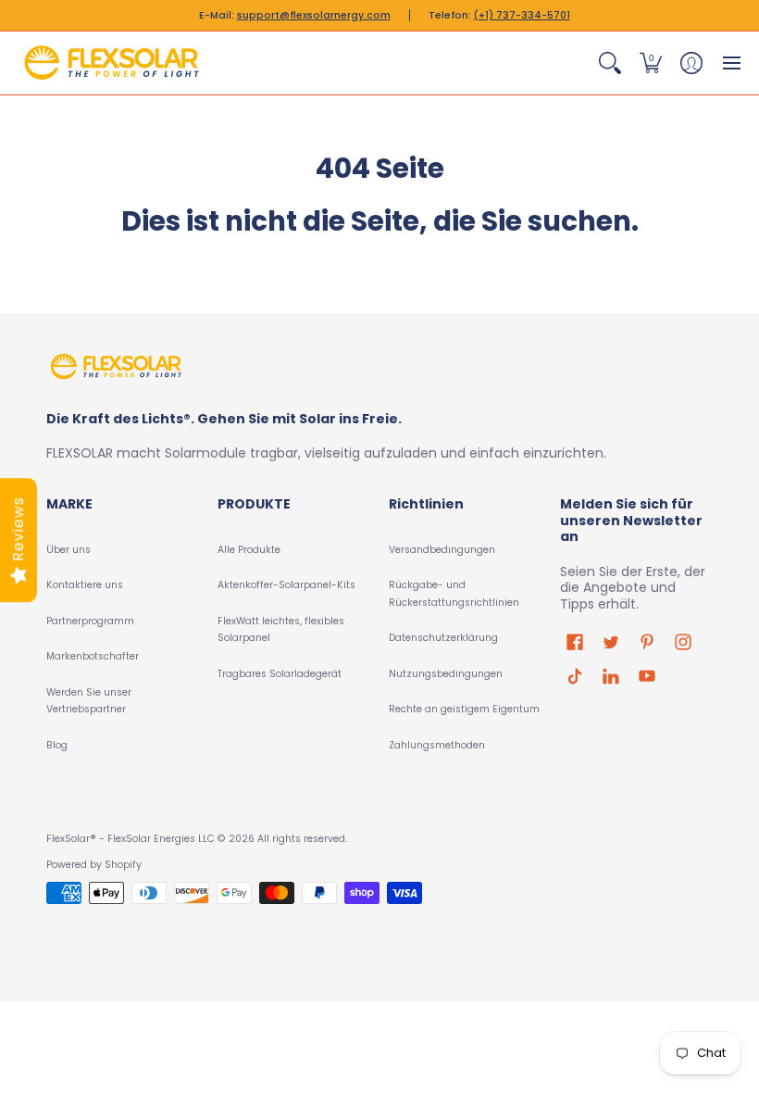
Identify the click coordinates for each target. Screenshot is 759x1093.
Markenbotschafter (92, 656)
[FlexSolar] (111, 62)
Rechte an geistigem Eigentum (464, 709)
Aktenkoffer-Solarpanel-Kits (286, 585)
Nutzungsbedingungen (446, 674)
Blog (57, 745)
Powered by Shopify (94, 865)
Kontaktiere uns (84, 585)
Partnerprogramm (90, 621)
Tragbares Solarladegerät (280, 674)
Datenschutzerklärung (443, 638)
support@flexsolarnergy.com (314, 15)
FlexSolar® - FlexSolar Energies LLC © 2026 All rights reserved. (196, 839)
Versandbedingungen (442, 550)
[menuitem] (610, 62)
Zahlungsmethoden (437, 745)
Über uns (68, 550)
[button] (610, 62)
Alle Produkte (249, 550)
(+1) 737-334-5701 (522, 15)
